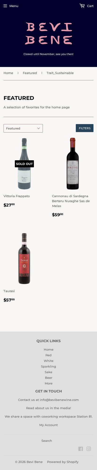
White (48, 361)
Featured (30, 73)
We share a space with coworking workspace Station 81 (48, 416)
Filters (84, 128)
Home (8, 73)
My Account (48, 425)
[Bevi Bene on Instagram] (88, 449)
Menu (13, 6)
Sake (48, 372)
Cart (89, 6)
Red (48, 355)
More (49, 383)
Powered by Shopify (62, 462)
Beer (48, 378)
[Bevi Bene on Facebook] (80, 449)
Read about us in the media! (48, 408)
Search (46, 441)
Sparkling (48, 366)
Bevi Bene (35, 462)
